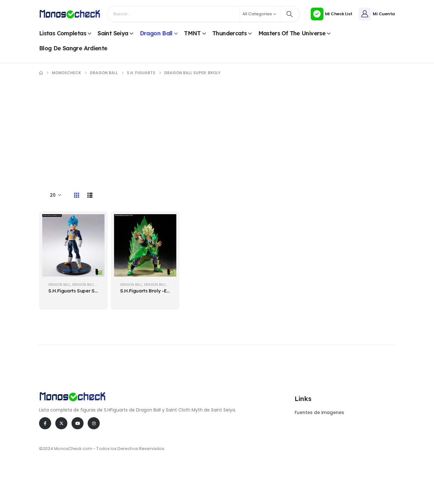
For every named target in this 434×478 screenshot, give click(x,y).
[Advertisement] (217, 130)
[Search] (289, 14)
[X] (61, 423)
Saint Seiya (113, 33)
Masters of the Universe (292, 33)
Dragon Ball (156, 33)
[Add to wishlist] (95, 240)
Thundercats (229, 33)
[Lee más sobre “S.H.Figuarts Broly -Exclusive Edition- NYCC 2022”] (166, 223)
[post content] (73, 245)
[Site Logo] (69, 13)
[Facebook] (45, 423)
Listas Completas (62, 33)
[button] (77, 195)
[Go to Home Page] (41, 73)
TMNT (192, 33)
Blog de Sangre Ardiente (73, 48)
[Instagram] (94, 423)
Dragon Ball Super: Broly (94, 284)
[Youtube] (77, 423)
